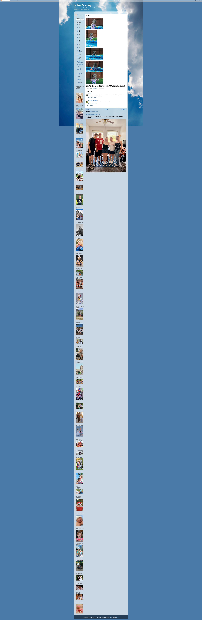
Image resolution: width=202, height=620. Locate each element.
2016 (78, 38)
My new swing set (80, 64)
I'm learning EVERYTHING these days (80, 62)
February (79, 80)
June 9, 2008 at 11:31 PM (92, 97)
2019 (78, 34)
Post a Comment (90, 105)
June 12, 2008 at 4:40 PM (92, 103)
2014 (78, 41)
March (79, 79)
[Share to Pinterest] (103, 88)
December (79, 51)
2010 (78, 47)
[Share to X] (101, 88)
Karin (77, 15)
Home (106, 109)
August (79, 57)
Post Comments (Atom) (94, 111)
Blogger (117, 617)
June (78, 60)
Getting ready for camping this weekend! (80, 74)
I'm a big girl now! (80, 68)
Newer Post (88, 109)
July (78, 58)
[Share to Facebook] (102, 88)
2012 (78, 44)
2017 (78, 37)
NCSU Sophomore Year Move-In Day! (93, 114)
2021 (78, 31)
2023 (78, 28)
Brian (77, 14)
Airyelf (111, 617)
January (79, 82)
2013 (78, 43)
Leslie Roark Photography (92, 100)
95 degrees (79, 69)
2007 (78, 84)
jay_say (89, 93)
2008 (78, 50)
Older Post (123, 109)
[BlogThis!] (100, 88)
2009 (78, 48)
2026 (78, 24)
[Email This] (99, 88)
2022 (78, 30)
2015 (78, 40)
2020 (78, 33)
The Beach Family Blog (82, 5)
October (79, 54)
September (79, 55)
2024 (78, 27)
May (78, 76)
